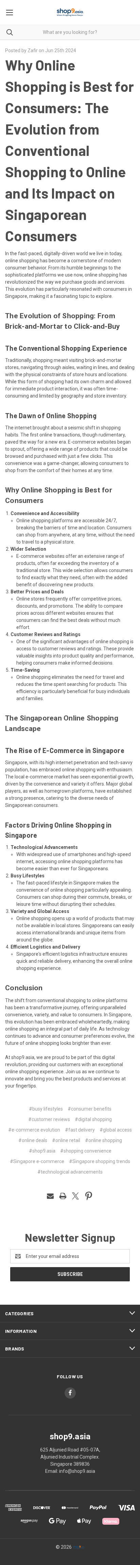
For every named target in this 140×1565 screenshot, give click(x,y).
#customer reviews (49, 1119)
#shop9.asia (42, 1151)
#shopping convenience (85, 1151)
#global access (116, 1130)
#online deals (32, 1140)
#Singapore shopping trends (99, 1161)
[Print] (62, 1196)
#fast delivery (80, 1130)
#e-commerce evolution (34, 1130)
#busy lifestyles (46, 1109)
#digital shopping (93, 1119)
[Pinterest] (88, 1196)
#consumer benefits (89, 1109)
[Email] (50, 1196)
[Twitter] (75, 1196)
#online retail (66, 1140)
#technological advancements (70, 1172)
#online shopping (103, 1140)
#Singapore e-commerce (37, 1161)
